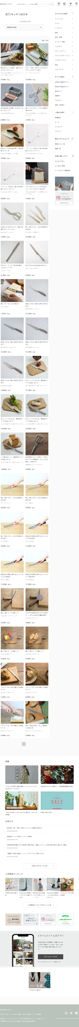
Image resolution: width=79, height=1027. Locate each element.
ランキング (58, 127)
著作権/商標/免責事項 (29, 1021)
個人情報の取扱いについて (28, 1018)
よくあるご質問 (33, 4)
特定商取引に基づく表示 (7, 1021)
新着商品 (58, 117)
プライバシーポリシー (12, 1018)
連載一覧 (58, 148)
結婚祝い (58, 96)
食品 (56, 65)
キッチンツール (26, 21)
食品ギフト (58, 91)
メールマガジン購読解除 (62, 170)
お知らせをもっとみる (39, 866)
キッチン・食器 (60, 42)
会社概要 (17, 1021)
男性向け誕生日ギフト (62, 86)
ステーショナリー (60, 51)
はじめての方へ (21, 4)
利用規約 (2, 1018)
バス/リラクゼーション (62, 55)
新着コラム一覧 (60, 144)
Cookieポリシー (41, 1018)
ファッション (59, 19)
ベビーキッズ (59, 69)
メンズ (57, 23)
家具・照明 (58, 37)
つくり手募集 (37, 1014)
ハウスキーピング (60, 60)
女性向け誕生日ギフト (62, 82)
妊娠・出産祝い (60, 105)
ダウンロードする (50, 957)
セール (57, 122)
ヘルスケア (58, 46)
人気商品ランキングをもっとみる (39, 905)
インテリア (58, 28)
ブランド (58, 131)
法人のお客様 (27, 1014)
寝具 (56, 32)
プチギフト (58, 100)
